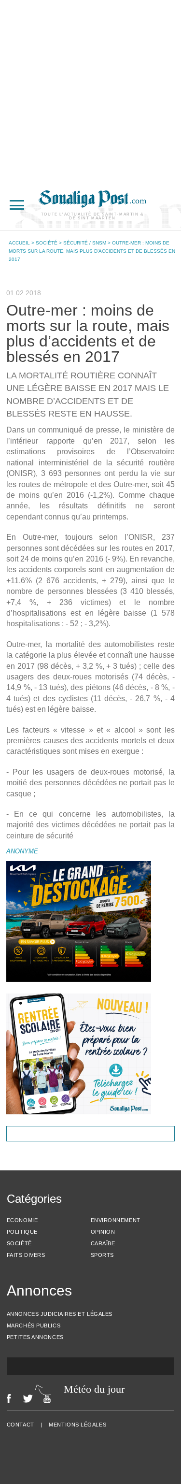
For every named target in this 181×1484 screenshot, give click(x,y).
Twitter (28, 1398)
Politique (22, 1232)
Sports (102, 1255)
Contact (20, 1424)
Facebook (9, 1398)
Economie (22, 1220)
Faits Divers (26, 1255)
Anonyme (22, 851)
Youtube (49, 1398)
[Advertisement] (90, 90)
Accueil (19, 242)
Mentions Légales (77, 1424)
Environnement (115, 1220)
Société (46, 242)
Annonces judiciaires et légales (59, 1314)
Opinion (103, 1232)
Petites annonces (35, 1337)
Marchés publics (33, 1325)
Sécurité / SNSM (84, 242)
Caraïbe (103, 1243)
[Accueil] (92, 205)
